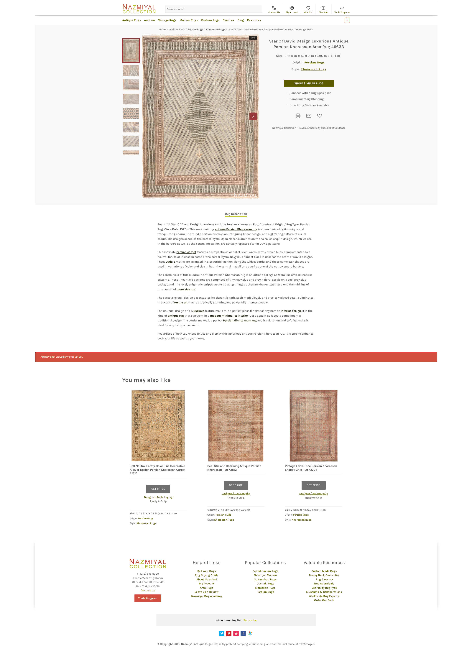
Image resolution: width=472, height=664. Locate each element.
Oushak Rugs (265, 583)
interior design (291, 311)
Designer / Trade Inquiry (158, 497)
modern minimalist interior (229, 315)
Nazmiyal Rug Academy (206, 596)
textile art (181, 302)
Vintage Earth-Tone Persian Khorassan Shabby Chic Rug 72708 (311, 467)
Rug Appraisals (324, 583)
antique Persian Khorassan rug (236, 229)
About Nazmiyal (206, 579)
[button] (253, 116)
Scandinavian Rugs (265, 571)
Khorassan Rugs (215, 29)
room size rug (186, 289)
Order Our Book (324, 600)
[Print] (298, 116)
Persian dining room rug (239, 320)
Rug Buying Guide (206, 575)
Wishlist (308, 12)
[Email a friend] (308, 116)
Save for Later (319, 116)
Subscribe (249, 620)
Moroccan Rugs (265, 587)
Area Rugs (206, 587)
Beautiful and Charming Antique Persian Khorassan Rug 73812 (234, 467)
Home (162, 29)
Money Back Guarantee (324, 575)
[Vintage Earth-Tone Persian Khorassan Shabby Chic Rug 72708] (313, 426)
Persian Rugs (195, 29)
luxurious (197, 311)
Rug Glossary (324, 579)
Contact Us (274, 12)
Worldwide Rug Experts (324, 596)
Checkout (323, 12)
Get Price (158, 488)
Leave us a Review (206, 592)
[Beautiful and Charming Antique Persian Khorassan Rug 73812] (236, 426)
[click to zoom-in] (200, 116)
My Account (292, 12)
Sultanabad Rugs (265, 579)
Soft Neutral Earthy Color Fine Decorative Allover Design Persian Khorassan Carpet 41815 (157, 469)
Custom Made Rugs (324, 571)
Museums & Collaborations (324, 592)
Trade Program (342, 12)
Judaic (170, 261)
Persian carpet (186, 252)
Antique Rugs (177, 29)
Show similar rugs (309, 83)
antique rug (176, 315)
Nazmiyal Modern (265, 575)
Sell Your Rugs (206, 571)
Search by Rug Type (324, 587)
